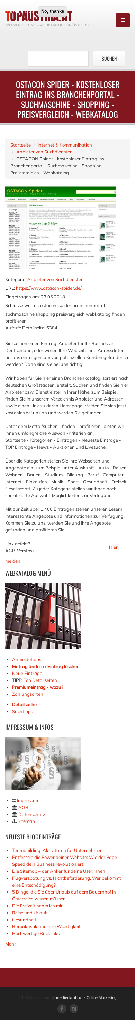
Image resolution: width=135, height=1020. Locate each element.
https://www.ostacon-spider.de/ (49, 288)
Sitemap (26, 821)
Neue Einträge (27, 673)
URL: (10, 288)
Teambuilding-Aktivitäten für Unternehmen (57, 850)
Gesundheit (24, 919)
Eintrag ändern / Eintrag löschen (46, 666)
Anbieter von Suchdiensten (44, 152)
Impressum (28, 800)
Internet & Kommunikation (65, 145)
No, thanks (52, 11)
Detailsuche (24, 704)
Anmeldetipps (26, 659)
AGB (23, 807)
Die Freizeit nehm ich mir (37, 905)
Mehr (10, 944)
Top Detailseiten (40, 680)
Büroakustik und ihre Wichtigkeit (46, 926)
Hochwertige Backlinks (36, 933)
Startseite (20, 145)
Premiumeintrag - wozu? (37, 687)
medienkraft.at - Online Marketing (86, 997)
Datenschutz (31, 814)
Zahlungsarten (27, 694)
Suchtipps (22, 711)
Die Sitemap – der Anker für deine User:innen (58, 871)
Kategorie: (15, 279)
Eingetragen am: (22, 296)
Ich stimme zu (20, 11)
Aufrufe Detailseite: (25, 328)
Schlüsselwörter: (22, 305)
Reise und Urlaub (30, 912)
